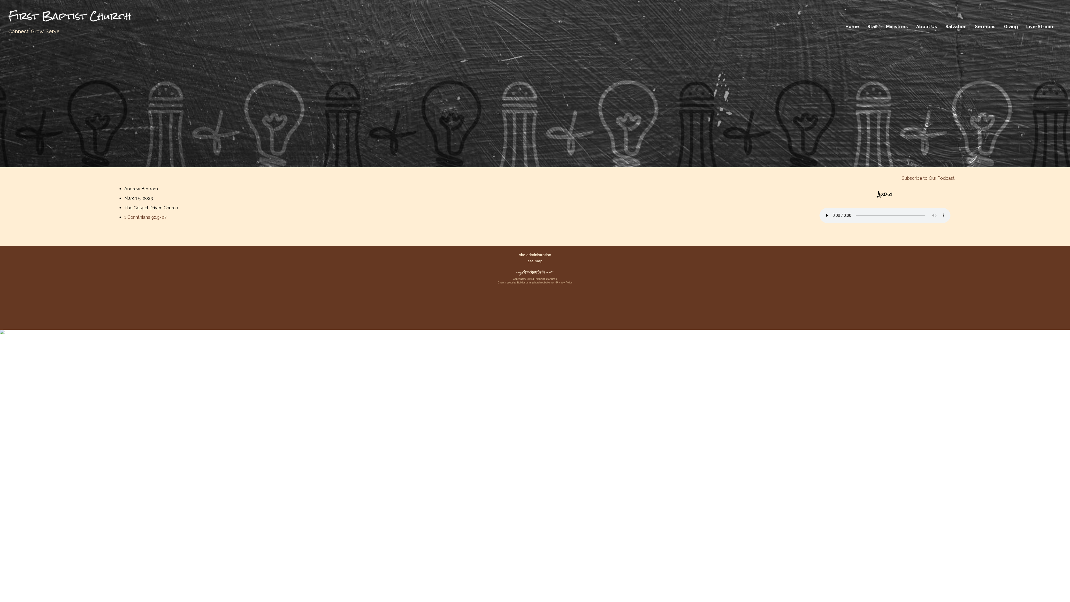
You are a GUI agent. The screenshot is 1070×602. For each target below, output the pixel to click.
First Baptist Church (69, 16)
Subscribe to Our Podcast (928, 178)
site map (535, 261)
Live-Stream (1040, 26)
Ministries (897, 26)
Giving (1011, 26)
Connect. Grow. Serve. (34, 31)
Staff (872, 26)
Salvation (956, 26)
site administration (535, 255)
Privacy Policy (564, 282)
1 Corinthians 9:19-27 (145, 217)
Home (852, 26)
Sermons (985, 26)
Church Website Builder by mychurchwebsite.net (526, 282)
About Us (926, 26)
